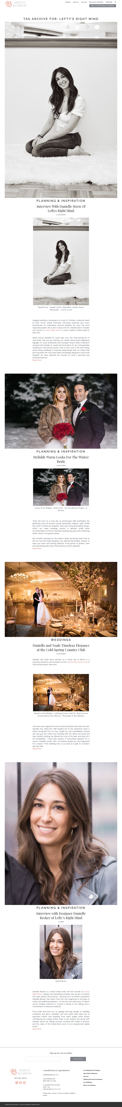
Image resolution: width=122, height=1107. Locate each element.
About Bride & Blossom (90, 1073)
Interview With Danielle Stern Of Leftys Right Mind (61, 208)
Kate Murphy (62, 214)
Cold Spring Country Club (77, 662)
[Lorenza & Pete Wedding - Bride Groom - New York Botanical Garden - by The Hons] (61, 411)
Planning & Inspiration (61, 200)
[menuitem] (68, 2)
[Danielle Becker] (61, 833)
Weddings (61, 639)
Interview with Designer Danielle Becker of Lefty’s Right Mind (61, 915)
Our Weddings (87, 1082)
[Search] (115, 2)
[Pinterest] (24, 1083)
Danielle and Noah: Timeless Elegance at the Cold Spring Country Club (61, 647)
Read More (37, 548)
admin (62, 922)
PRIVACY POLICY (35, 1104)
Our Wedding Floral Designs (91, 1070)
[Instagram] (20, 1083)
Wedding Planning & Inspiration (92, 1079)
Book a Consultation (89, 1085)
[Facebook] (16, 1083)
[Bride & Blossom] (20, 1072)
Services (86, 1076)
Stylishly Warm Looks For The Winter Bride (61, 459)
